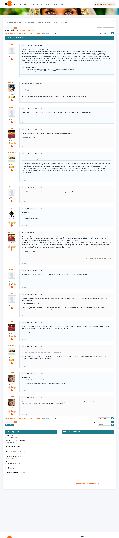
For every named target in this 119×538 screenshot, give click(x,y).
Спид (7, 467)
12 (42, 346)
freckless (11, 82)
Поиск (65, 22)
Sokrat (11, 45)
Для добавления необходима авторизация (87, 483)
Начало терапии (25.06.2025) (14, 446)
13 (42, 373)
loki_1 (11, 270)
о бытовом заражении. (12, 472)
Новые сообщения (15, 22)
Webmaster (22, 30)
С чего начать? (10, 436)
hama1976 (11, 152)
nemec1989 (18, 448)
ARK (27, 30)
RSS (56, 22)
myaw (16, 442)
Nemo (16, 437)
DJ (30, 30)
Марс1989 (17, 453)
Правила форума (44, 22)
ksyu (32, 30)
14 (42, 397)
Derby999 (11, 128)
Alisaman (17, 468)
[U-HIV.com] (59, 11)
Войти (99, 4)
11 (42, 322)
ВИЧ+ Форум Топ (13, 432)
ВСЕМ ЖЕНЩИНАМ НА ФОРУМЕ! (15, 441)
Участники (30, 22)
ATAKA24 (17, 474)
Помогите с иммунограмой (14, 451)
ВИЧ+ (20, 33)
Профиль (25, 76)
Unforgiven (11, 208)
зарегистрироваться (109, 4)
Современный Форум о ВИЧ (11, 33)
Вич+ (7, 462)
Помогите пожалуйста (46, 33)
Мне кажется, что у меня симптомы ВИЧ (31, 33)
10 (42, 294)
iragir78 (11, 373)
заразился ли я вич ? (11, 456)
